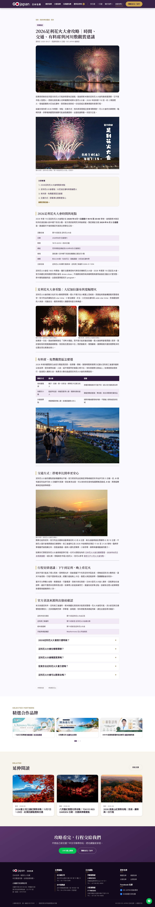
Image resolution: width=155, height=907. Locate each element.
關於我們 (108, 4)
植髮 (126, 735)
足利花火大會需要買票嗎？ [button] (51, 657)
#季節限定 (41, 688)
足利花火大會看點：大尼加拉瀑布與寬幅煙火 (59, 189)
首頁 (37, 20)
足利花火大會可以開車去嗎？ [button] (52, 675)
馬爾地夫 (70, 735)
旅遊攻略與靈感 (45, 20)
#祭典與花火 (52, 688)
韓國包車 (123, 875)
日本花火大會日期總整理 (95, 552)
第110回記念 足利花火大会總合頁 (78, 621)
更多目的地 (78, 4)
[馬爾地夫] (77, 725)
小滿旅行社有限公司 (20, 883)
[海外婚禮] (34, 725)
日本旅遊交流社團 (129, 894)
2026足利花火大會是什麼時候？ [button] (54, 640)
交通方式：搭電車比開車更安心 (53, 198)
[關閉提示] (152, 890)
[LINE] (149, 901)
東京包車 (48, 4)
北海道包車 (67, 4)
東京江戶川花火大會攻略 (94, 556)
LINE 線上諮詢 (67, 851)
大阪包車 (57, 4)
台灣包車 (133, 879)
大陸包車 (123, 879)
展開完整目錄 (43, 202)
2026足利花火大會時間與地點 (53, 185)
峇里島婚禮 (38, 735)
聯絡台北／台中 (134, 4)
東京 (52, 20)
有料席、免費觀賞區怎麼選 (51, 194)
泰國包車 (133, 875)
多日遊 (92, 4)
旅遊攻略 (118, 4)
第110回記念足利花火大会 (76, 626)
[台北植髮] (121, 725)
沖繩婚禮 (29, 735)
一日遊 (100, 4)
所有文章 (135, 767)
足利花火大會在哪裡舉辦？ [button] (51, 649)
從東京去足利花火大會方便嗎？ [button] (53, 666)
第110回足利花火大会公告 (76, 616)
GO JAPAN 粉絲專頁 (130, 890)
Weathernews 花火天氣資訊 (77, 632)
